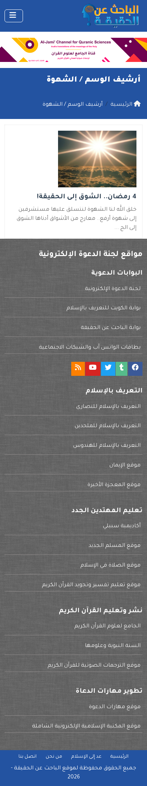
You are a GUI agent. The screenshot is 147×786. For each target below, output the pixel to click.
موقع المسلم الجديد (115, 546)
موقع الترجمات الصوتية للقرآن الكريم (94, 666)
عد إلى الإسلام (86, 757)
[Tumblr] (121, 369)
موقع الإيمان (125, 466)
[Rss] (78, 369)
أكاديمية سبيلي (122, 526)
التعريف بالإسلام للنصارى (108, 407)
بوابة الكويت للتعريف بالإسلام (103, 309)
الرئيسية (119, 757)
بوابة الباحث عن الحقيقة (111, 328)
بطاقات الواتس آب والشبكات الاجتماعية (90, 348)
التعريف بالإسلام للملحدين (108, 426)
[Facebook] (135, 369)
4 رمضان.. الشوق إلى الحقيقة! (86, 197)
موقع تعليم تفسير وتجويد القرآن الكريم (91, 585)
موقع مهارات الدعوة (115, 707)
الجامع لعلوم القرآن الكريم (107, 627)
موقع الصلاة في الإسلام (110, 566)
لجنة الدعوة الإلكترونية (113, 289)
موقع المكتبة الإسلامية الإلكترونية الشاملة (86, 727)
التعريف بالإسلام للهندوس (107, 446)
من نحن (54, 757)
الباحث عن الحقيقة (37, 769)
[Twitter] (108, 369)
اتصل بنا (27, 757)
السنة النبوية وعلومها (113, 646)
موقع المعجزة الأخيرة (114, 485)
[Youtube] (92, 369)
